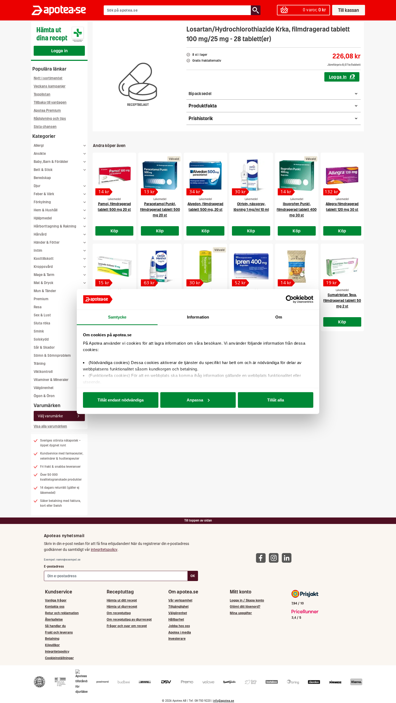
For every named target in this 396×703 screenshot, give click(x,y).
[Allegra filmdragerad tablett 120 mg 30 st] (342, 175)
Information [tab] (198, 317)
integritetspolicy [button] (104, 549)
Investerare (177, 638)
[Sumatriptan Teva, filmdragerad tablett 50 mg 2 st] (342, 266)
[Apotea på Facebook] (262, 558)
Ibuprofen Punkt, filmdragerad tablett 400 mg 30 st (297, 210)
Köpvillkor (52, 645)
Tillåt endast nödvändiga (121, 399)
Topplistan (42, 94)
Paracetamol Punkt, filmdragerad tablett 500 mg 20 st (160, 210)
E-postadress (54, 566)
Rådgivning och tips (50, 118)
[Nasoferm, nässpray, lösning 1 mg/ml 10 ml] (205, 266)
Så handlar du (55, 626)
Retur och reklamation (62, 613)
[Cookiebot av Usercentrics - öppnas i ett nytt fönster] (289, 299)
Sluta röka (42, 323)
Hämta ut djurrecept (122, 606)
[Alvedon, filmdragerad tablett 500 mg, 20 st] (205, 175)
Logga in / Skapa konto (247, 600)
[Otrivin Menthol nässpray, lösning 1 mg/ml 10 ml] (160, 266)
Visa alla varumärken (50, 426)
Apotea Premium (47, 110)
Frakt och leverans (59, 632)
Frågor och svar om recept (127, 626)
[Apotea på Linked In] (288, 558)
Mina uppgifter (241, 613)
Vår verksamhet (180, 600)
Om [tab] (278, 317)
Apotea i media (179, 632)
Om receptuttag (119, 613)
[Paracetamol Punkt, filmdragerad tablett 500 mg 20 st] (160, 175)
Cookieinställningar (59, 658)
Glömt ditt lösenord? (245, 606)
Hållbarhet (176, 619)
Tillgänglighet (178, 606)
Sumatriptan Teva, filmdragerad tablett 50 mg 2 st (342, 301)
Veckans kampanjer (49, 86)
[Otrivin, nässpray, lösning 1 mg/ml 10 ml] (251, 175)
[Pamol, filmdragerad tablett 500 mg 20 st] (114, 175)
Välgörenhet (44, 388)
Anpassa (195, 399)
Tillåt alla (275, 399)
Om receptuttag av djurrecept (129, 619)
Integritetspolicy (57, 651)
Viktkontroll (43, 371)
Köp (114, 230)
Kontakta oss (54, 606)
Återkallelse (54, 619)
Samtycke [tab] (117, 317)
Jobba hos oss (179, 626)
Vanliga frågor (56, 600)
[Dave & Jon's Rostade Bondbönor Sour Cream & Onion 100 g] (296, 266)
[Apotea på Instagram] (275, 558)
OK (192, 576)
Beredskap (42, 178)
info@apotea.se (223, 700)
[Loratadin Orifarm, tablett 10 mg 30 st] (114, 266)
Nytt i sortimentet (48, 78)
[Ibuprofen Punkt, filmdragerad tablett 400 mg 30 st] (296, 175)
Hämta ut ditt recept (122, 600)
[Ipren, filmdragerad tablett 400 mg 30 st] (251, 266)
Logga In (338, 76)
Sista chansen (45, 126)
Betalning (52, 638)
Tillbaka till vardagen (50, 102)
